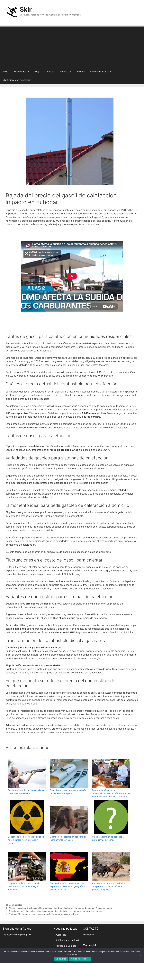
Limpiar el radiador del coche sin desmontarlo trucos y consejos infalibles (24, 886)
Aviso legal (61, 934)
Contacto (49, 71)
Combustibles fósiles (64, 908)
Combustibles (15, 905)
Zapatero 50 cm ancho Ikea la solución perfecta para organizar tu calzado (43, 914)
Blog (37, 71)
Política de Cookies (66, 945)
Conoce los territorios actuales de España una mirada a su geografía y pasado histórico (67, 886)
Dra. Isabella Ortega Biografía (17, 934)
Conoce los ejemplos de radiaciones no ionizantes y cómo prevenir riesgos (26, 839)
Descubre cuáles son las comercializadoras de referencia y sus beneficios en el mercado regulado (111, 793)
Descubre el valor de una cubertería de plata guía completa (68, 792)
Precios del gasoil (103, 908)
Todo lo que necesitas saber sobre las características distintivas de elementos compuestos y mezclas (57, 911)
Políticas (64, 71)
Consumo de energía (84, 908)
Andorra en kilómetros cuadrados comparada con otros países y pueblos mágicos (108, 886)
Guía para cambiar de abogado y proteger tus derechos (108, 838)
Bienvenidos (20, 71)
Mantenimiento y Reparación (17, 80)
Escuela (81, 71)
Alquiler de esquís (99, 71)
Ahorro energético (17, 908)
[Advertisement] (72, 46)
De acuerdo (61, 959)
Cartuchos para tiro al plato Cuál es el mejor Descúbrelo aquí (26, 792)
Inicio (5, 71)
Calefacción (32, 908)
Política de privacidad (67, 940)
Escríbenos (88, 934)
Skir (26, 9)
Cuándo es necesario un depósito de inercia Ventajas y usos (68, 838)
